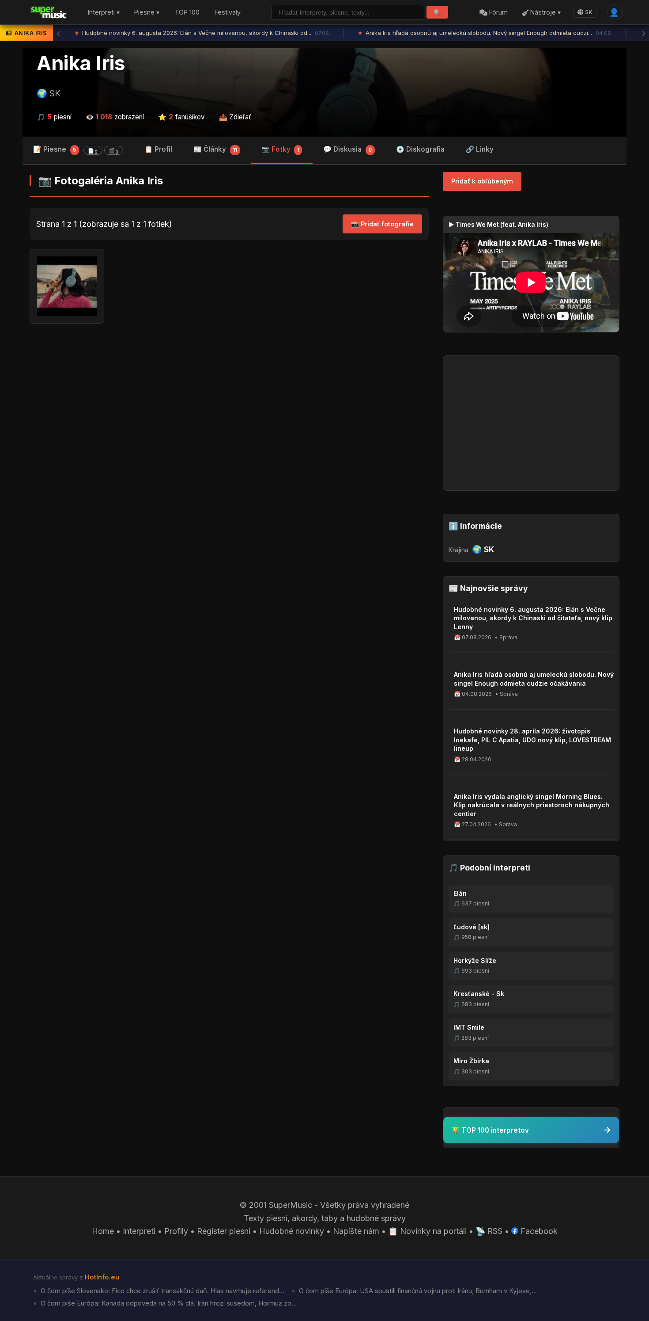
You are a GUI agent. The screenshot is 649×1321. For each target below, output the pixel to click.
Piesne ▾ (146, 12)
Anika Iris (81, 63)
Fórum (497, 12)
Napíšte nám (356, 1231)
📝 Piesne (75, 150)
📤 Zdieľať (235, 117)
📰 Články (215, 149)
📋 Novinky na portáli (427, 1231)
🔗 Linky (480, 149)
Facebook (538, 1231)
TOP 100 (187, 12)
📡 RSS (488, 1231)
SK (588, 12)
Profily (176, 1231)
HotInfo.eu (102, 1277)
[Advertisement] (229, 399)
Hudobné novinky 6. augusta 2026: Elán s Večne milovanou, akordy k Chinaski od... (182, 32)
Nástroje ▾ (544, 12)
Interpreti (139, 1231)
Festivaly (228, 12)
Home (103, 1231)
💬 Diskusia (347, 149)
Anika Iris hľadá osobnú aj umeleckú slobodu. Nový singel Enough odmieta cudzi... (464, 32)
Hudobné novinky (291, 1231)
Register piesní (223, 1231)
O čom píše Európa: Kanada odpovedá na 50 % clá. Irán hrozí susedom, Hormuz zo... (168, 1303)
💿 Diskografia (420, 149)
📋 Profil (158, 149)
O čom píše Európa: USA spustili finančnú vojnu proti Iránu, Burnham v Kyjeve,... (417, 1291)
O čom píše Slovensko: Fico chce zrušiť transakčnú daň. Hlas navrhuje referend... (161, 1291)
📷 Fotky (280, 149)
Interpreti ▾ (104, 12)
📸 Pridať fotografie (382, 224)
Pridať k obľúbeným (482, 181)
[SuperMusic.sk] (49, 12)
